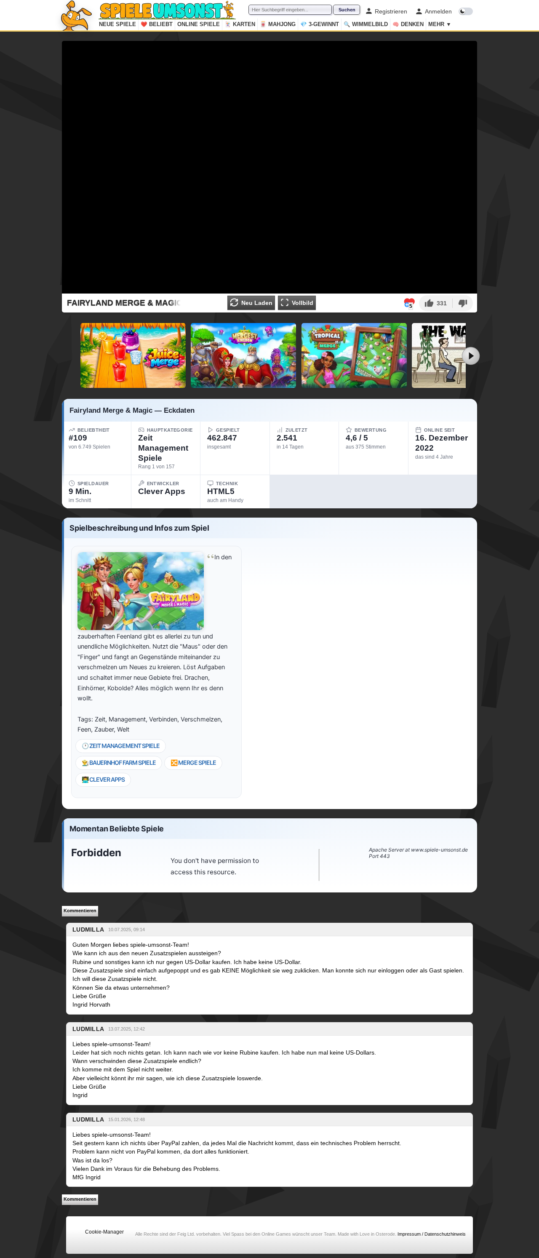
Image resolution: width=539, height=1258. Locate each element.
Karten (239, 24)
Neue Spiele (117, 24)
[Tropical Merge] (354, 355)
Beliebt (157, 24)
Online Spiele (198, 24)
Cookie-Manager (104, 1232)
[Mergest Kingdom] (243, 355)
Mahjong (278, 24)
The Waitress (464, 384)
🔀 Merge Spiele (193, 762)
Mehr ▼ (439, 24)
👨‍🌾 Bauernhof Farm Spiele (119, 762)
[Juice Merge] (133, 355)
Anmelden (438, 11)
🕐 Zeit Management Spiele (121, 745)
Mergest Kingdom (243, 384)
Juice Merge (133, 384)
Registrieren (391, 11)
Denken (408, 24)
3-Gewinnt (319, 24)
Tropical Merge (354, 384)
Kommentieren (80, 910)
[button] (435, 303)
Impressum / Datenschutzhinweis (432, 1234)
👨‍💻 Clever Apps (103, 779)
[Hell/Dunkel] (466, 11)
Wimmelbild (366, 24)
